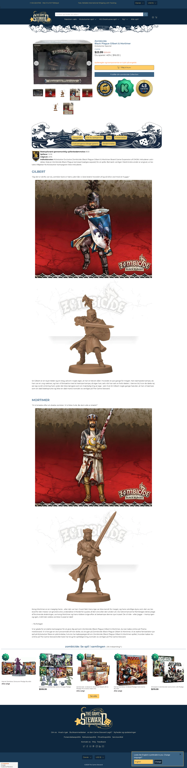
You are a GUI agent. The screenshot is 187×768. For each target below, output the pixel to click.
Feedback (101, 742)
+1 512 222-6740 (35, 3)
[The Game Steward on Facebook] (87, 747)
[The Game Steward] (41, 17)
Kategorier (77, 138)
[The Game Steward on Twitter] (84, 747)
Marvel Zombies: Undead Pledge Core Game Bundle (129, 687)
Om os (54, 732)
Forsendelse (120, 138)
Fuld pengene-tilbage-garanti (85, 144)
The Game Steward (96, 765)
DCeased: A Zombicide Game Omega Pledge (55, 687)
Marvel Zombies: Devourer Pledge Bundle (16, 681)
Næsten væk (70, 19)
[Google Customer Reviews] (9, 765)
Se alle (93, 696)
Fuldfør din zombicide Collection (124, 74)
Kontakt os (86, 742)
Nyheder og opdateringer (125, 732)
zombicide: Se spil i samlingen (85, 646)
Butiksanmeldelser (77, 732)
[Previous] (36, 63)
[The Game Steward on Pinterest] (93, 747)
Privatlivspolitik (104, 737)
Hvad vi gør (63, 732)
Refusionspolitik (89, 737)
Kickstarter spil (86, 19)
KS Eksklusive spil (108, 19)
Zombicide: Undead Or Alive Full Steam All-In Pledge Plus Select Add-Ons (92, 687)
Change (158, 762)
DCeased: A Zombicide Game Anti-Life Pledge (167, 687)
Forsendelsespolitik (72, 737)
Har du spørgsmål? (94, 138)
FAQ (109, 138)
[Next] (89, 63)
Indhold (64, 138)
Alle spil (135, 19)
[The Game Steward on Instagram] (97, 747)
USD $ (150, 3)
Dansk (138, 3)
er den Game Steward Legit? (99, 732)
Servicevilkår (117, 737)
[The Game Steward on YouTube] (90, 747)
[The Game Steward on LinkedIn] (100, 747)
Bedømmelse (109, 144)
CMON (97, 49)
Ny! (123, 19)
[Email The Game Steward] (103, 747)
